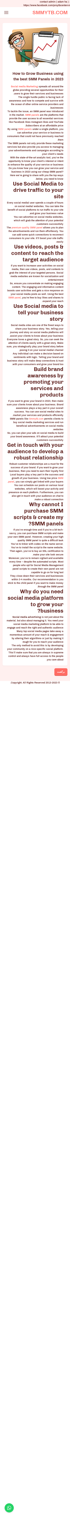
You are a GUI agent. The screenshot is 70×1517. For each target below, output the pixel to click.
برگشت (61, 672)
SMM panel (36, 227)
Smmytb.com (36, 419)
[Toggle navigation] (6, 12)
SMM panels (25, 129)
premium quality (21, 227)
